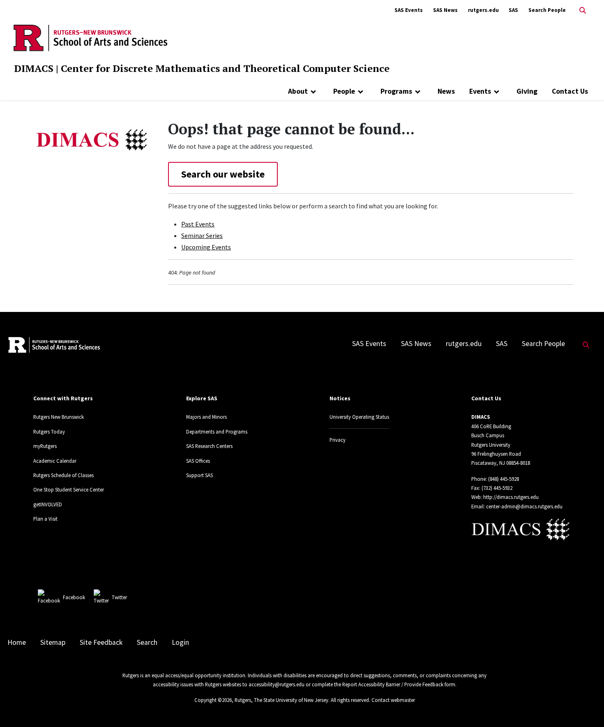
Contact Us (570, 91)
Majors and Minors (206, 416)
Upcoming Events (206, 247)
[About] (313, 91)
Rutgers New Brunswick (58, 416)
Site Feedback (101, 642)
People (344, 91)
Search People (547, 10)
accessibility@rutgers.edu (276, 684)
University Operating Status (359, 416)
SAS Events (408, 10)
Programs (396, 91)
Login (180, 642)
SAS (513, 10)
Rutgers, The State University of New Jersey (281, 700)
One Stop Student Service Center (68, 489)
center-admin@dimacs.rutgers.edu (524, 506)
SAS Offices (198, 460)
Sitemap (52, 642)
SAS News (445, 10)
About (298, 91)
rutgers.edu (483, 10)
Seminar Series (202, 235)
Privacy (338, 439)
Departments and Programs (216, 431)
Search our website (223, 174)
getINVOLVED (47, 504)
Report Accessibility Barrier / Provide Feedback (392, 684)
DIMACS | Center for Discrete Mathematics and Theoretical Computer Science (202, 68)
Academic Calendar (54, 460)
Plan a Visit (45, 518)
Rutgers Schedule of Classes (63, 475)
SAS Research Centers (209, 446)
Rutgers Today (49, 431)
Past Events (197, 224)
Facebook (74, 597)
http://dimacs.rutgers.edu (511, 497)
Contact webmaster (393, 700)
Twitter (119, 597)
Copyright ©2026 (213, 700)
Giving (526, 91)
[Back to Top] (586, 707)
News (446, 91)
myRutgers (45, 446)
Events (480, 91)
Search (147, 642)
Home (16, 642)
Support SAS (199, 475)
